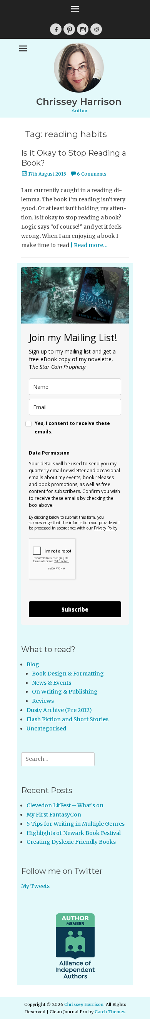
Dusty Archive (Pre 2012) (59, 710)
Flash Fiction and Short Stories (67, 719)
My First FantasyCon (54, 814)
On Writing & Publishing (65, 691)
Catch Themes (110, 1011)
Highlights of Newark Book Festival (74, 833)
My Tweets (35, 886)
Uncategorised (46, 728)
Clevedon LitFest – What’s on (65, 805)
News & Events (51, 682)
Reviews (43, 700)
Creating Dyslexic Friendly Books (71, 841)
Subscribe (75, 609)
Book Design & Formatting (68, 673)
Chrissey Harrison (79, 101)
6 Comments (92, 174)
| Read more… (89, 245)
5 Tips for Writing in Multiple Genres (76, 823)
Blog (33, 664)
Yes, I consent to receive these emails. (72, 427)
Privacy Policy (105, 528)
